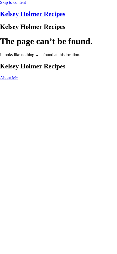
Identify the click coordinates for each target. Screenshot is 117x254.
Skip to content (13, 2)
